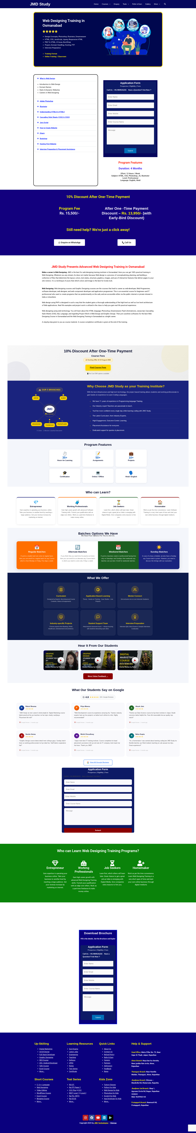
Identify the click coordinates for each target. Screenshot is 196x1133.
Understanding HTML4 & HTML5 (52, 112)
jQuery (42, 133)
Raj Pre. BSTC (74, 1096)
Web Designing (42, 1087)
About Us (107, 1049)
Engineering (73, 1055)
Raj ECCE (72, 1099)
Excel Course (44, 1069)
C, (38, 1085)
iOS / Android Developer (48, 1063)
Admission (108, 1066)
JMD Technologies (101, 1123)
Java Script (44, 123)
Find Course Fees (98, 368)
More (156, 4)
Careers (107, 1060)
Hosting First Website (48, 144)
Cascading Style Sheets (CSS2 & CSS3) (55, 117)
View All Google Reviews (99, 762)
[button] (109, 4)
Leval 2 (83, 1093)
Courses (105, 4)
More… (41, 1071)
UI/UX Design (44, 1052)
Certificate (73, 1071)
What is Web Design (47, 78)
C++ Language (44, 1085)
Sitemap (113, 1123)
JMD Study (40, 4)
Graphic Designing (46, 1057)
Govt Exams (73, 1049)
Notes (71, 1066)
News (106, 1071)
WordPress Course (44, 1093)
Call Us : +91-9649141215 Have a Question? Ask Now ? (129, 90)
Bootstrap (43, 139)
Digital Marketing (45, 1049)
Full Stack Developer (47, 1055)
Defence (72, 1060)
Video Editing (42, 1090)
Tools (125, 4)
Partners (107, 1063)
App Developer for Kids (112, 1099)
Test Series (73, 1069)
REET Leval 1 (74, 1093)
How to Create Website (48, 128)
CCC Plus (72, 1090)
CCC (80, 1090)
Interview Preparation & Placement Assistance (57, 149)
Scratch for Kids (110, 1096)
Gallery (148, 4)
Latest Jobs (73, 1052)
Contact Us (108, 1052)
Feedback (107, 1069)
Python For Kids (110, 1087)
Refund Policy (109, 1055)
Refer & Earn (137, 4)
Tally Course (44, 1066)
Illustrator (43, 107)
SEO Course (43, 1060)
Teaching (72, 1057)
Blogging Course (43, 1099)
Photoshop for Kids (111, 1093)
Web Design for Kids (111, 1090)
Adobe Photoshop (46, 101)
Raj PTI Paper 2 (75, 1087)
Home (96, 4)
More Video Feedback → (98, 676)
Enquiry (116, 4)
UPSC (71, 1063)
